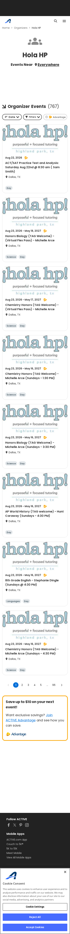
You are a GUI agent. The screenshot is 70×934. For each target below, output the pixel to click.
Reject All (35, 917)
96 (53, 685)
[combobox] (12, 117)
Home (6, 28)
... (47, 685)
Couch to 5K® (14, 844)
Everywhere (48, 64)
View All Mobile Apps (18, 857)
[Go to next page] (61, 685)
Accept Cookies (35, 927)
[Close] (65, 872)
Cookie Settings (35, 906)
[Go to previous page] (8, 685)
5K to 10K (11, 848)
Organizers (20, 28)
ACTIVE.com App (16, 839)
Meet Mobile (14, 853)
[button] (32, 117)
